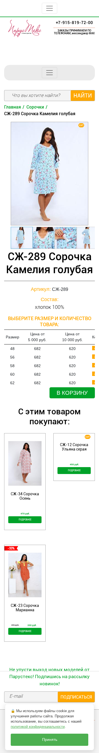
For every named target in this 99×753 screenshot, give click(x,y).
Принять (49, 740)
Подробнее (25, 519)
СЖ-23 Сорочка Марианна (25, 607)
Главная (12, 107)
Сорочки (35, 107)
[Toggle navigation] (49, 8)
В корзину (72, 393)
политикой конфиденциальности (38, 727)
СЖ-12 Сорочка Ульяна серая (74, 447)
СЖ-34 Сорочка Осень (25, 496)
